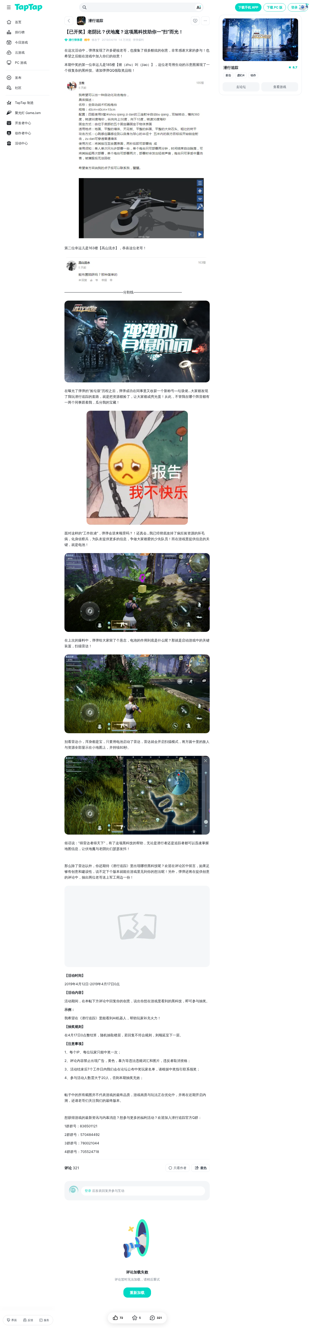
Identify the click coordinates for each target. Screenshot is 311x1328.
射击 (228, 75)
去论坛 (241, 87)
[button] (298, 7)
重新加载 (137, 1292)
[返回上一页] (68, 20)
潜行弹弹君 (75, 39)
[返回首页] (28, 7)
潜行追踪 (231, 67)
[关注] (195, 20)
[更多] (205, 20)
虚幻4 (240, 75)
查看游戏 (279, 87)
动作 (253, 75)
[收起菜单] (9, 7)
